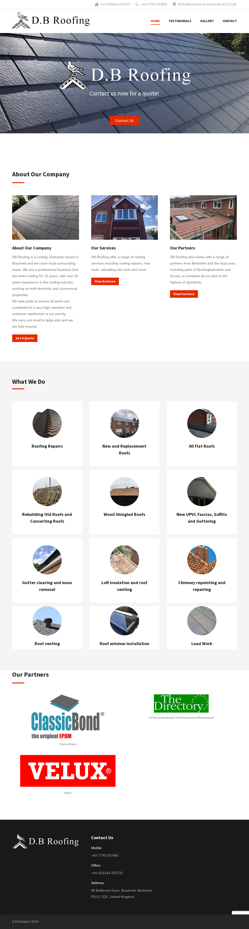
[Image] (67, 716)
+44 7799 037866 (154, 4)
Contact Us (124, 120)
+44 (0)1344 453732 (115, 4)
